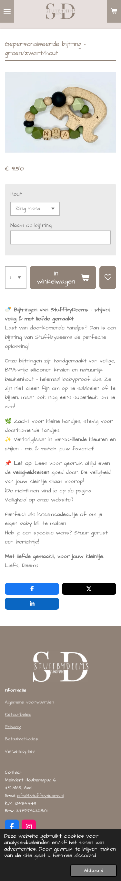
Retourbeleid (18, 714)
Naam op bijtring (31, 225)
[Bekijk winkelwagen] (114, 11)
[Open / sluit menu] (7, 11)
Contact (13, 772)
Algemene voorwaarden (29, 702)
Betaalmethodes (21, 739)
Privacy (13, 727)
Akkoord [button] (93, 870)
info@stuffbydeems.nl (40, 795)
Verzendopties (20, 751)
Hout (16, 194)
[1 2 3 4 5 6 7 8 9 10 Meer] (15, 277)
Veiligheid (17, 500)
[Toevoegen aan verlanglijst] (107, 277)
